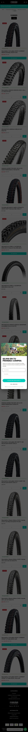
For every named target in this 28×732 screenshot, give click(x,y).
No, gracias (14, 384)
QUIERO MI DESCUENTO (14, 380)
